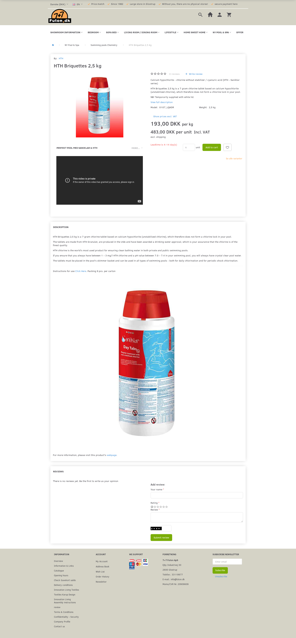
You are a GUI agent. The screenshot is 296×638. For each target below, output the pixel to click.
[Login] (219, 14)
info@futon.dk (178, 579)
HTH (61, 58)
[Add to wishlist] (227, 147)
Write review (195, 73)
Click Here (80, 271)
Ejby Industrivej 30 (172, 564)
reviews (174, 73)
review (57, 607)
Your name (156, 489)
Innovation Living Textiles (66, 589)
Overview (58, 560)
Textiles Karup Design (64, 594)
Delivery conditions (63, 584)
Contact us (59, 626)
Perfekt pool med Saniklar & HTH (77, 147)
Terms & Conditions (63, 611)
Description (61, 227)
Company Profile (62, 621)
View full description (162, 102)
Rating (154, 502)
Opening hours (61, 575)
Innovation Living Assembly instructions (65, 601)
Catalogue (59, 570)
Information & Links (64, 565)
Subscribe (220, 570)
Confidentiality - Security (66, 616)
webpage (111, 455)
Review (154, 509)
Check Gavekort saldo (65, 580)
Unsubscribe (221, 576)
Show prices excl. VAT (165, 116)
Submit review (161, 537)
